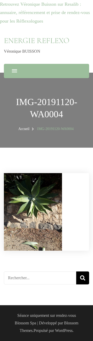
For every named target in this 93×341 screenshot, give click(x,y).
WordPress (64, 330)
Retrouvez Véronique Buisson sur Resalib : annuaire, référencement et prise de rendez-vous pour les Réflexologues (45, 13)
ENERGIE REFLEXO (36, 40)
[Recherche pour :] (40, 277)
